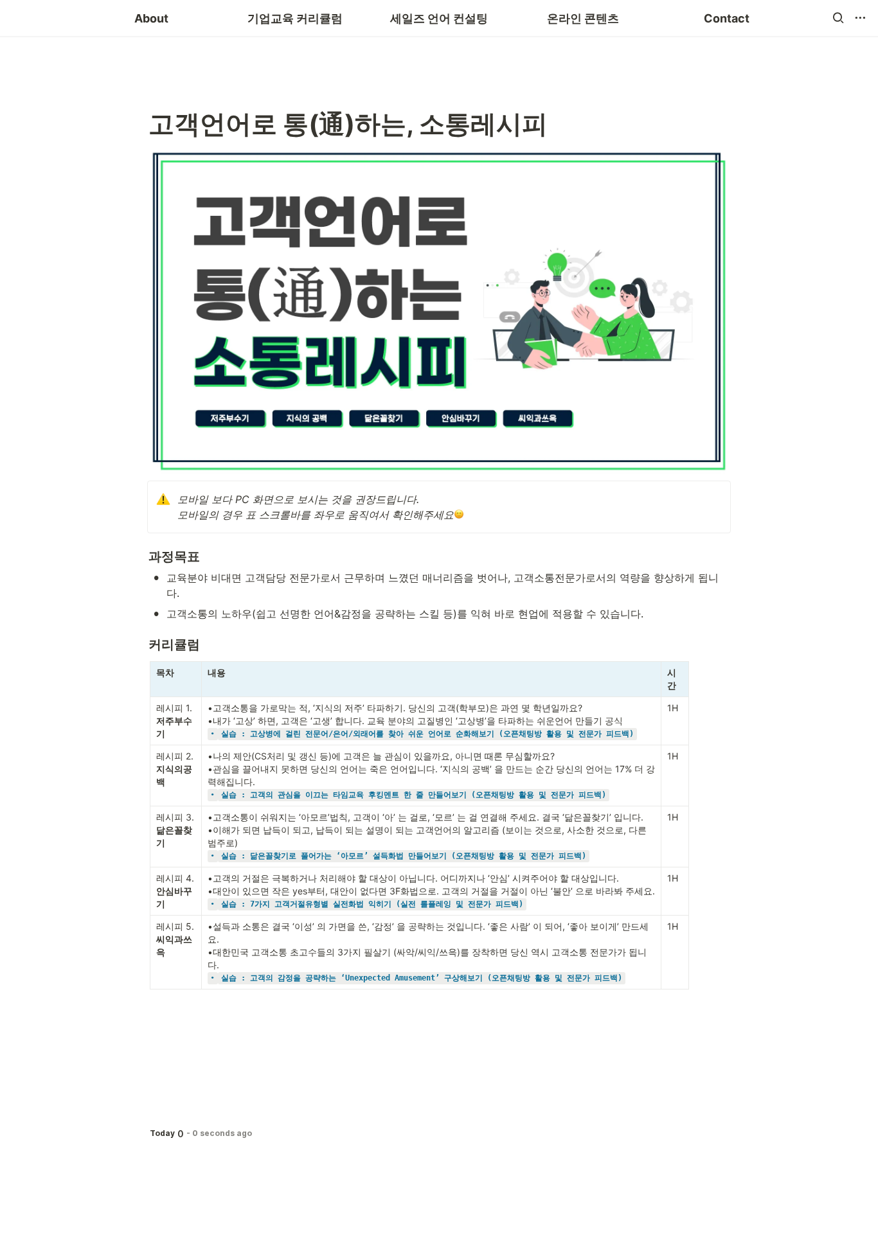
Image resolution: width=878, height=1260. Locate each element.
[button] (838, 18)
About (151, 18)
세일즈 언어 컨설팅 (439, 18)
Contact (726, 18)
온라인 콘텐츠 (583, 18)
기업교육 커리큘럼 (295, 18)
